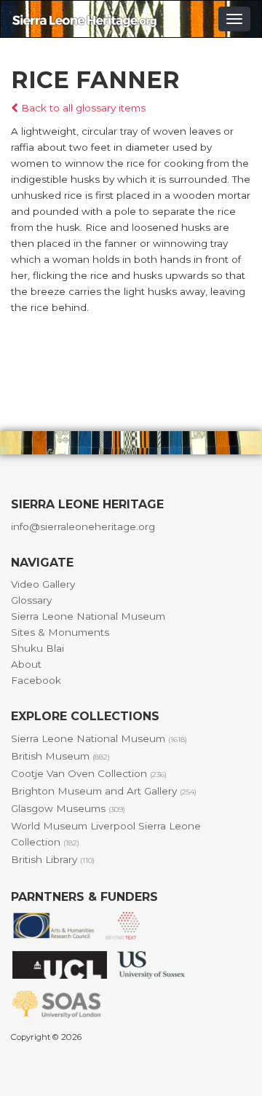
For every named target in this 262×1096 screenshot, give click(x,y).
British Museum (60, 756)
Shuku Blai (37, 648)
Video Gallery (43, 584)
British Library (53, 859)
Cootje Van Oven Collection (89, 773)
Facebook (36, 680)
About (26, 664)
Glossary (31, 600)
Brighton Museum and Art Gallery (103, 791)
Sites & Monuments (60, 632)
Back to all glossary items (82, 108)
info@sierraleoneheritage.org (83, 526)
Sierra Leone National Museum (88, 616)
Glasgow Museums (68, 808)
